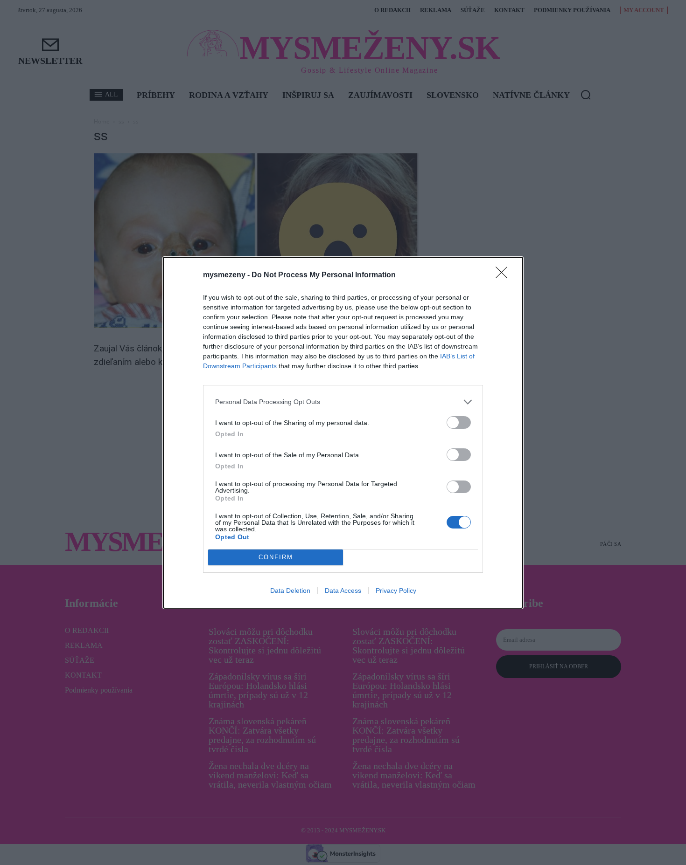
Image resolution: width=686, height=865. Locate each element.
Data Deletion (290, 590)
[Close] (504, 275)
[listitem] (343, 402)
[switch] (459, 422)
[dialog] (343, 432)
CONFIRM (276, 557)
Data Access (343, 590)
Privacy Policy (396, 590)
